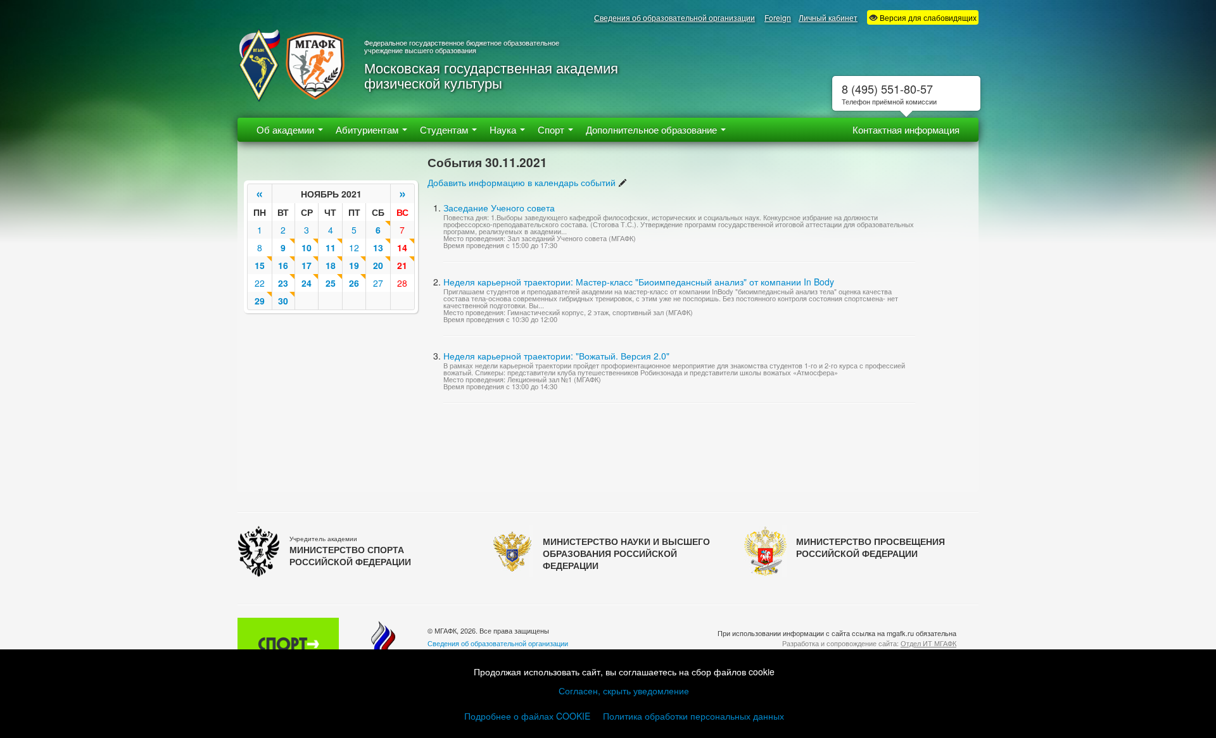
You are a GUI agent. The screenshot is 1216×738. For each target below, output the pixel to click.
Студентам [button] (445, 129)
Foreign (777, 17)
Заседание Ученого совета (499, 207)
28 (402, 283)
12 (354, 247)
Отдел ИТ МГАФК (928, 643)
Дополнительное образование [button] (652, 129)
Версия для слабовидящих (927, 17)
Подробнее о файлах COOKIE (527, 716)
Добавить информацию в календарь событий (522, 182)
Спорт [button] (552, 129)
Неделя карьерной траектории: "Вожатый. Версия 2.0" (556, 355)
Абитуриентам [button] (368, 129)
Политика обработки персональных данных (693, 716)
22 (260, 283)
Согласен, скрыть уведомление (624, 690)
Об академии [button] (286, 129)
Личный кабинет (828, 17)
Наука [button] (504, 129)
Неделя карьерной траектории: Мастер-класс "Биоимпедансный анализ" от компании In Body (638, 281)
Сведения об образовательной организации (674, 17)
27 (378, 283)
